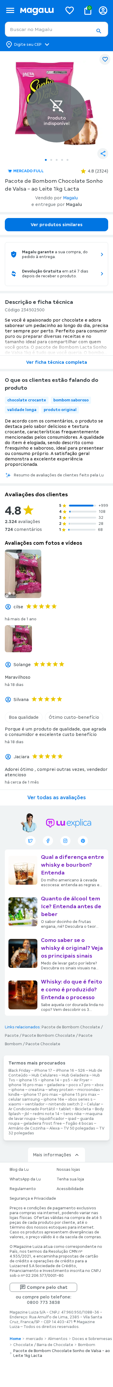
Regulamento (23, 1189)
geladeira (56, 1085)
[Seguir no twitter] (30, 841)
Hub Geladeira (75, 1075)
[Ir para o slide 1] (46, 160)
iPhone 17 (43, 1070)
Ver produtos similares (57, 224)
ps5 (66, 1080)
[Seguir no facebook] (48, 841)
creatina (36, 1090)
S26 (81, 1070)
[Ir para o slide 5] (67, 160)
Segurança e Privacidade (33, 1198)
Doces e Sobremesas (92, 1339)
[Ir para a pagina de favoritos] (69, 10)
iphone (17, 1090)
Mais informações (52, 1154)
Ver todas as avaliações (56, 797)
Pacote (12, 1035)
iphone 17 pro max (41, 1094)
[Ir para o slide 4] (62, 160)
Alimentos (57, 1339)
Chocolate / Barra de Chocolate (43, 1345)
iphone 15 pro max (79, 1094)
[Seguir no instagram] (65, 841)
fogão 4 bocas (79, 1123)
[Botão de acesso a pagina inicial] (38, 10)
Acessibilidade (70, 1189)
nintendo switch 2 (66, 1104)
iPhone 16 (65, 1070)
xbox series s (80, 1099)
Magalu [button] (70, 197)
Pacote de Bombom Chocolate (71, 1027)
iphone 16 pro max (25, 1085)
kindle (14, 1094)
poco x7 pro (80, 1085)
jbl (27, 1114)
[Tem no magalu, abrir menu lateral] (10, 10)
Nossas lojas (68, 1169)
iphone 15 (28, 1080)
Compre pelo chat (47, 1287)
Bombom (86, 1345)
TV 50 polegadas (79, 1128)
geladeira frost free (43, 1123)
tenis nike (72, 1114)
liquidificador (51, 1119)
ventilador (35, 1104)
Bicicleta (83, 1109)
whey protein (61, 1090)
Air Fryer (81, 1080)
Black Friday (19, 1070)
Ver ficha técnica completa (56, 362)
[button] (98, 31)
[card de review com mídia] (23, 574)
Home (15, 1339)
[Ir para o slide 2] (51, 160)
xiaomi (14, 1104)
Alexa (54, 1128)
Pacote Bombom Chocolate (48, 1035)
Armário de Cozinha (27, 1128)
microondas (88, 1090)
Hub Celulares (45, 1075)
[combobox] (56, 29)
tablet (65, 1109)
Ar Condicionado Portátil (31, 1109)
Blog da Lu (19, 1169)
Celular (93, 1104)
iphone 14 (50, 1080)
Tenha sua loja (70, 1179)
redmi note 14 (46, 1114)
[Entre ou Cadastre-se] (103, 10)
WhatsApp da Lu (25, 1179)
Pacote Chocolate (43, 1044)
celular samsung (24, 1099)
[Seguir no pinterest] (83, 841)
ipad (72, 1119)
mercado (34, 1339)
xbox (99, 1085)
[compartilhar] (102, 153)
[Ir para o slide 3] (57, 160)
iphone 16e (54, 1099)
